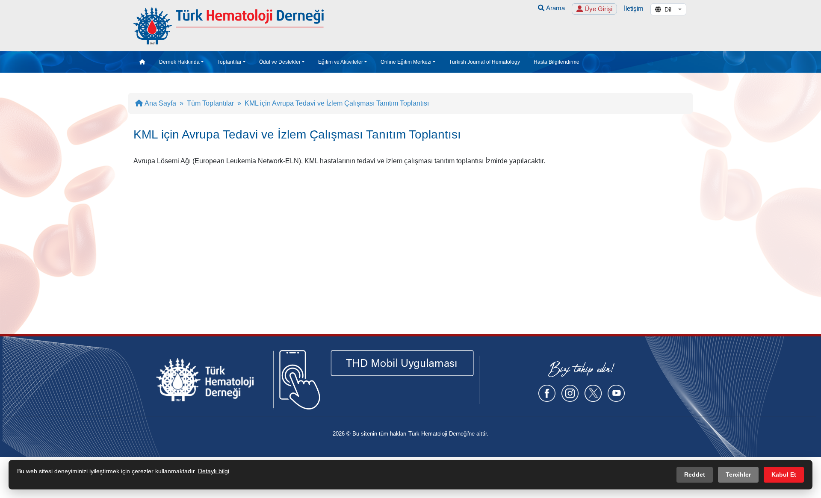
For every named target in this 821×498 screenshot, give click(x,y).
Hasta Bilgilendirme (556, 62)
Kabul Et (783, 474)
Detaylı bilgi (213, 471)
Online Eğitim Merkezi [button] (406, 62)
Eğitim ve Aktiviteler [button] (340, 62)
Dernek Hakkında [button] (179, 62)
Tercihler (738, 474)
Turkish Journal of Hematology (484, 62)
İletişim (634, 8)
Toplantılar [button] (229, 62)
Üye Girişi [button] (597, 8)
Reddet (694, 474)
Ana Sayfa (159, 103)
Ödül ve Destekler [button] (280, 62)
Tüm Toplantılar (210, 103)
